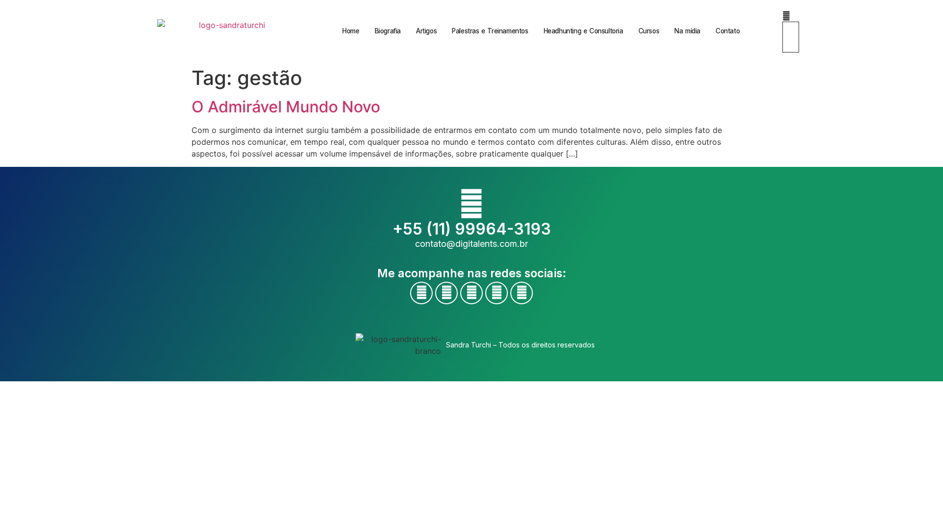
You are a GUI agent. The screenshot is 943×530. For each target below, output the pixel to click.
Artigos (426, 31)
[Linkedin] (496, 293)
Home (350, 31)
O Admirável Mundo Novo (286, 106)
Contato (728, 31)
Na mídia (687, 31)
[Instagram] (471, 293)
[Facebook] (421, 293)
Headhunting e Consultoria (583, 31)
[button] (786, 16)
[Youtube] (446, 293)
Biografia (388, 31)
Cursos (649, 31)
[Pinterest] (521, 293)
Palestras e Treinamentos (490, 31)
